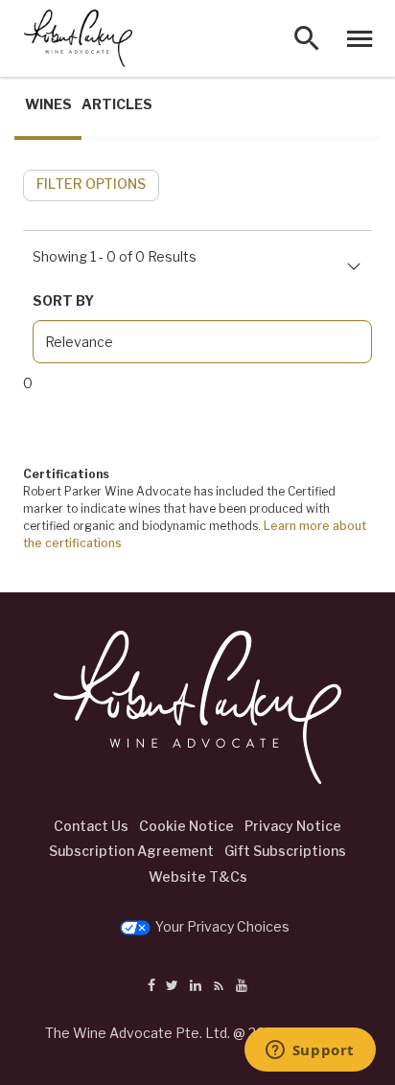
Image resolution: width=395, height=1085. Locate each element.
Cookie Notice (186, 826)
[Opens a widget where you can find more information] (310, 1051)
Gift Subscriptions (285, 851)
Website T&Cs (198, 876)
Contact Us (91, 826)
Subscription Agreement (131, 851)
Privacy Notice (292, 826)
